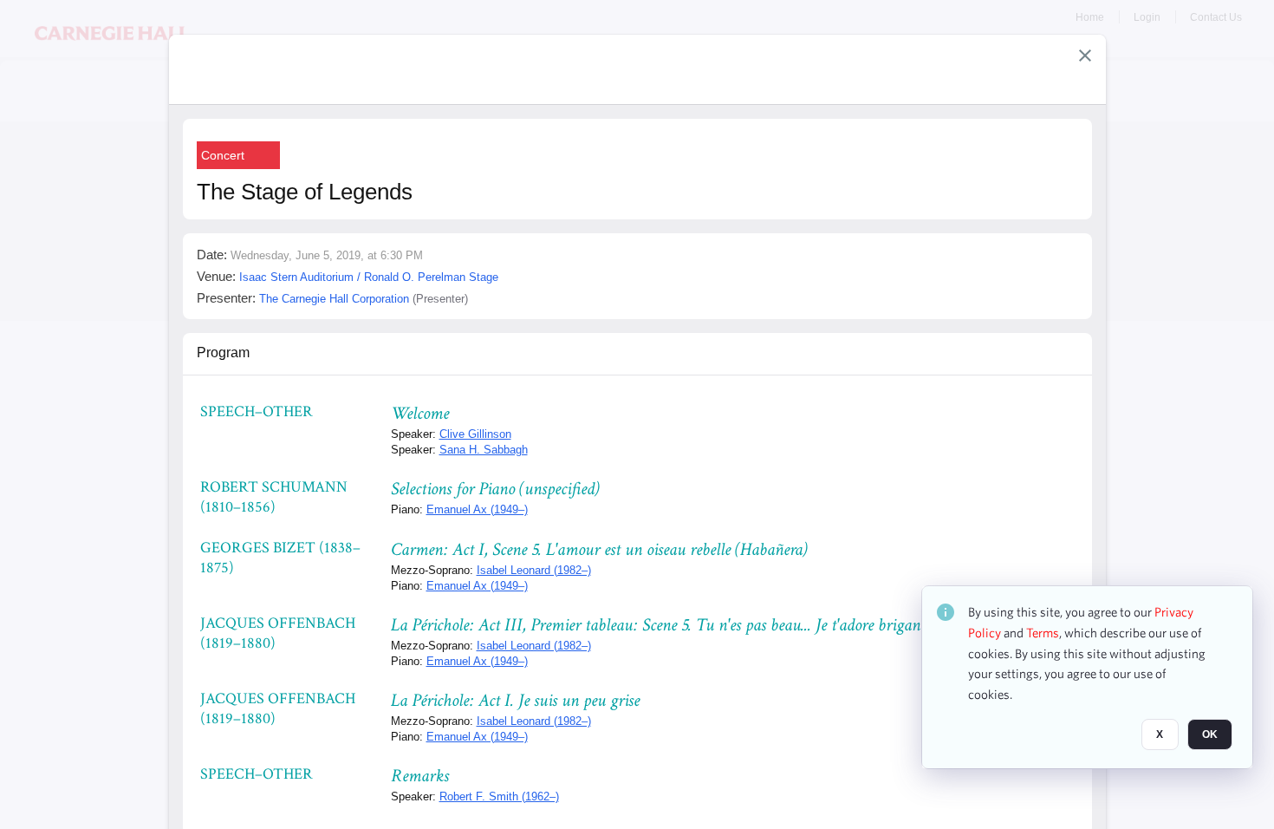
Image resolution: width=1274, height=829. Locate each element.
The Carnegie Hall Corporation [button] (334, 298)
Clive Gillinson (475, 434)
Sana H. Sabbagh (483, 449)
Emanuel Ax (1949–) (477, 509)
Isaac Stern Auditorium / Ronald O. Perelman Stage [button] (368, 277)
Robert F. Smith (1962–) (499, 796)
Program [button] (223, 352)
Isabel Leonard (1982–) (534, 570)
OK (1210, 734)
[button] (1085, 55)
